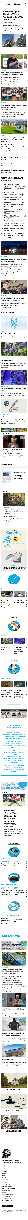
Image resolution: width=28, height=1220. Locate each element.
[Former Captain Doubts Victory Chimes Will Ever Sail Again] (14, 40)
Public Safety (5, 256)
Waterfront (6, 9)
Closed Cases (13, 1110)
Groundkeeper (5, 861)
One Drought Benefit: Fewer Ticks (19, 892)
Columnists (5, 858)
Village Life (4, 358)
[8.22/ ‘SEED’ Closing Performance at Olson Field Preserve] (14, 499)
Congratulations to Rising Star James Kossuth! (6, 892)
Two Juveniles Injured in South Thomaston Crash (14, 225)
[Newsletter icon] (14, 1122)
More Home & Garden (14, 703)
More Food (14, 617)
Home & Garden (6, 678)
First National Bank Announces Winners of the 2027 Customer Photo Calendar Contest (14, 736)
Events (4, 491)
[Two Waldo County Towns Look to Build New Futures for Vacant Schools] (14, 126)
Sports (4, 792)
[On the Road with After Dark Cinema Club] (14, 377)
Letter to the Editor (7, 915)
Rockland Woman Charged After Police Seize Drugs (14, 194)
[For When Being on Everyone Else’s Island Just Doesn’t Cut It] (19, 684)
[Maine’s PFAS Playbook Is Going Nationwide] (14, 1000)
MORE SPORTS (13, 843)
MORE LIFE (13, 488)
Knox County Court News (14, 221)
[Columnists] (14, 878)
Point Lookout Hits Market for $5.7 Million (14, 229)
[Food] (14, 579)
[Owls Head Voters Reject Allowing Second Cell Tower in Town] (14, 287)
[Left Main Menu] (3, 4)
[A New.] (14, 406)
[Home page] (14, 4)
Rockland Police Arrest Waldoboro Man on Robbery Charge (15, 211)
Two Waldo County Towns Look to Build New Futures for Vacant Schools (13, 139)
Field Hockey (7, 808)
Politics (3, 70)
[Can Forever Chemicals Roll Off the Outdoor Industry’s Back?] (14, 1024)
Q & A (2, 331)
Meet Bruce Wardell (8, 334)
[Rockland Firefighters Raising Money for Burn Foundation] (14, 248)
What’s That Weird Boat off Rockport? (15, 217)
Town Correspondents (10, 884)
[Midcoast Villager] (7, 476)
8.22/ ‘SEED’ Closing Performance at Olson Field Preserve (13, 512)
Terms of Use (3, 1211)
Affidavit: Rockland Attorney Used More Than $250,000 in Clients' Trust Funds (14, 187)
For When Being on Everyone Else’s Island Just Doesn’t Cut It (19, 694)
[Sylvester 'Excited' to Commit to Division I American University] (14, 800)
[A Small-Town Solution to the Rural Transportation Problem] (14, 959)
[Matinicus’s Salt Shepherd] (19, 594)
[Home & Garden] (14, 669)
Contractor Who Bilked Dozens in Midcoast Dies (13, 199)
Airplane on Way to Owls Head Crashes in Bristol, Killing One (14, 204)
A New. (3, 417)
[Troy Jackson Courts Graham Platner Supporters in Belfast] (14, 94)
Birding (16, 861)
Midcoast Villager (19, 473)
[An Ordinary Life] (14, 349)
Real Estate (13, 1090)
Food (3, 588)
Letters (4, 912)
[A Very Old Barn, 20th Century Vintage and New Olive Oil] (7, 684)
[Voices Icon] (14, 852)
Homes (3, 135)
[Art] (14, 626)
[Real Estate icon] (14, 1080)
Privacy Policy (9, 1211)
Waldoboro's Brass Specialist (13, 449)
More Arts (14, 660)
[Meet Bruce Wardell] (14, 323)
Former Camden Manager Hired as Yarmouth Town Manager (14, 235)
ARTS (3, 635)
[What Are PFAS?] (14, 1050)
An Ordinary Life (7, 360)
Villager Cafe (13, 1131)
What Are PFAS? (8, 1059)
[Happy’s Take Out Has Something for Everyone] (7, 594)
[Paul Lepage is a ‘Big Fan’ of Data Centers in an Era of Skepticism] (14, 61)
